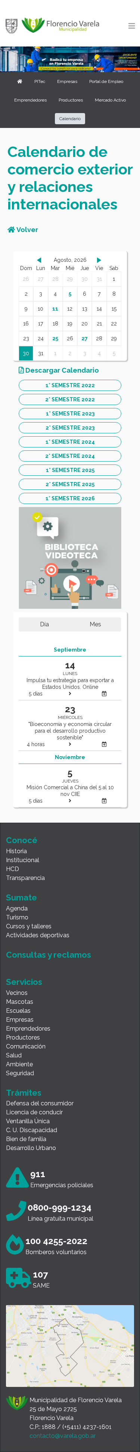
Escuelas (18, 1010)
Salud (14, 1055)
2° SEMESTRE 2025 (70, 484)
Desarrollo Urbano (31, 1147)
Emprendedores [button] (30, 100)
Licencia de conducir (34, 1112)
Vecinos (17, 992)
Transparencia (25, 877)
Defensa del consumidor (40, 1103)
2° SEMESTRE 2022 (70, 399)
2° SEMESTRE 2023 (70, 428)
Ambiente (19, 1064)
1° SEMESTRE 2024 (70, 442)
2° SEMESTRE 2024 (70, 456)
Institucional (22, 860)
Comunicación (26, 1046)
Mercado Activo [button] (110, 100)
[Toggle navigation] (132, 26)
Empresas (20, 1019)
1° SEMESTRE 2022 (70, 385)
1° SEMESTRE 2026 (70, 498)
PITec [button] (39, 81)
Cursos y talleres (29, 926)
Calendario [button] (70, 118)
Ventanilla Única (28, 1121)
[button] (20, 81)
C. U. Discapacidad (31, 1130)
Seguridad (20, 1073)
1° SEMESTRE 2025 (70, 470)
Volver (26, 230)
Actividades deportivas (37, 935)
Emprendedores (28, 1028)
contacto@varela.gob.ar (62, 1435)
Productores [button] (71, 100)
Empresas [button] (67, 81)
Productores (23, 1037)
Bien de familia (26, 1139)
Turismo (17, 917)
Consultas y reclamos (48, 955)
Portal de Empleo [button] (106, 81)
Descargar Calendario (61, 370)
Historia (16, 851)
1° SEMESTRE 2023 (70, 414)
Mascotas (19, 1001)
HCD (12, 869)
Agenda (17, 908)
